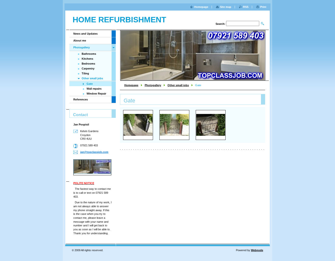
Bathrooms (89, 53)
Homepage (131, 85)
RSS (245, 6)
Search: (220, 23)
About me (79, 40)
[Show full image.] (138, 125)
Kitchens (87, 58)
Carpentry (88, 68)
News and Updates (85, 33)
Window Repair (96, 93)
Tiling (85, 73)
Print (263, 6)
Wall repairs (94, 88)
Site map (225, 6)
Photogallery (153, 85)
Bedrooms (88, 63)
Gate (90, 83)
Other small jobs (178, 85)
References (80, 99)
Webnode (257, 250)
